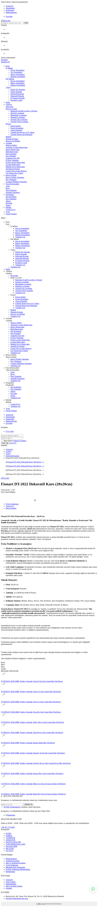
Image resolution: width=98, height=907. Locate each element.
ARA (26, 23)
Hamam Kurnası (12, 139)
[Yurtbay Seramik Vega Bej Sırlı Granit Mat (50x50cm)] (5, 710)
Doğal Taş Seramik (18, 90)
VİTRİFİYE (10, 838)
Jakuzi (8, 201)
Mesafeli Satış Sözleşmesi (15, 867)
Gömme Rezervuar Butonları (21, 135)
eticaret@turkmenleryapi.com (17, 898)
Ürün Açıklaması (12, 504)
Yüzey (8, 87)
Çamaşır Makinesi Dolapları (16, 182)
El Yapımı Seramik (18, 98)
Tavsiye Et (10, 506)
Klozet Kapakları (17, 128)
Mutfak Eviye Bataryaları (15, 167)
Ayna (8, 212)
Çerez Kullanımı (12, 865)
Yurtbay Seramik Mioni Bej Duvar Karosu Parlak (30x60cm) (43, 794)
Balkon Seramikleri (18, 85)
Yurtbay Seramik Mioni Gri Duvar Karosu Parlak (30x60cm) (43, 784)
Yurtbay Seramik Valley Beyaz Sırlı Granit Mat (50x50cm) (42, 722)
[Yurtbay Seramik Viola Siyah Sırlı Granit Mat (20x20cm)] (5, 679)
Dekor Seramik (16, 92)
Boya (8, 188)
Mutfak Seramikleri (18, 77)
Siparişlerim (10, 8)
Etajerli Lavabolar (17, 113)
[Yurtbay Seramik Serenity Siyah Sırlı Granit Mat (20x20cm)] (5, 751)
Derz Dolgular (11, 190)
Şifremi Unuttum (20, 441)
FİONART (5, 478)
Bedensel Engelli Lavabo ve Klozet (24, 111)
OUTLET (9, 851)
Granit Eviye (10, 210)
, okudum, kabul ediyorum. (22, 807)
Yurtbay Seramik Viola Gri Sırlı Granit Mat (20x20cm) (40, 692)
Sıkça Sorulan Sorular (14, 886)
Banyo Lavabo (11, 109)
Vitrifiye (9, 105)
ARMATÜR (10, 840)
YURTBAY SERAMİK (10, 681)
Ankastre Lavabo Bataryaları (16, 147)
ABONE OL (28, 804)
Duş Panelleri (11, 156)
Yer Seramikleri (16, 72)
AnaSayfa (9, 6)
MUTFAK (10, 848)
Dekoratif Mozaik (17, 96)
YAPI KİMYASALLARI (15, 844)
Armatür (9, 143)
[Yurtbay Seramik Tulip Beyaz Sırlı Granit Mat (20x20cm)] (5, 730)
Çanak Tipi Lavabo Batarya (16, 171)
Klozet (8, 124)
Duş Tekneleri (11, 199)
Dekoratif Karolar (17, 94)
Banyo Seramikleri (18, 74)
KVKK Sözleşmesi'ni (12, 807)
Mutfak (8, 207)
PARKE (9, 836)
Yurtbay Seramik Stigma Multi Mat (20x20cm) (37, 743)
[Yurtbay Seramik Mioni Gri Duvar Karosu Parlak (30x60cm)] (5, 782)
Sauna (8, 205)
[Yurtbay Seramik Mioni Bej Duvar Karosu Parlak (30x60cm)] (5, 792)
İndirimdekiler (11, 884)
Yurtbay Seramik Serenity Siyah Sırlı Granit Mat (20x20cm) (42, 753)
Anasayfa (9, 449)
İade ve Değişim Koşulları (15, 863)
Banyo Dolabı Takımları (15, 177)
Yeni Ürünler (11, 882)
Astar (8, 186)
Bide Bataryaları (12, 152)
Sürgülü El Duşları (13, 169)
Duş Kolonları (11, 154)
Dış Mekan (10, 79)
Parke (8, 102)
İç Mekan (9, 68)
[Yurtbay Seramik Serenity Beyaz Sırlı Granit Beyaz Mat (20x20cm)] (5, 761)
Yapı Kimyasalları (12, 184)
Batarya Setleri (11, 145)
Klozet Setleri (16, 126)
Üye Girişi (10, 431)
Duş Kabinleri (11, 197)
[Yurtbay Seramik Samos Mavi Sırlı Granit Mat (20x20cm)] (5, 771)
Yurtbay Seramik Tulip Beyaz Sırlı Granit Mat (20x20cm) (41, 733)
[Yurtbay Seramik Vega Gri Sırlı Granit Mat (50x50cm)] (5, 700)
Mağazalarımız (11, 12)
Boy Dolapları (11, 180)
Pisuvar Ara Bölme (13, 141)
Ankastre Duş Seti (12, 158)
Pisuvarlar (9, 107)
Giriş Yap (5, 443)
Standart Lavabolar (18, 117)
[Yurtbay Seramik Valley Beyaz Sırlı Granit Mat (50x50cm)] (5, 720)
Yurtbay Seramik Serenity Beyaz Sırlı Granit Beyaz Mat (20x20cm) (45, 763)
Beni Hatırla (9, 441)
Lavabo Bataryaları (13, 165)
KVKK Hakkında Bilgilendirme (18, 869)
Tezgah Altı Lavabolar (19, 120)
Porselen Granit (16, 100)
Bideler (8, 137)
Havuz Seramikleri (18, 81)
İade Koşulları (11, 508)
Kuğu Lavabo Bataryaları (15, 162)
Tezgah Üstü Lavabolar (19, 122)
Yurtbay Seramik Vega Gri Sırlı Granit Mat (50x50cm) (40, 702)
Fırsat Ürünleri (11, 214)
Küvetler (9, 203)
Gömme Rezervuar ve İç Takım (22, 132)
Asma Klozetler (16, 130)
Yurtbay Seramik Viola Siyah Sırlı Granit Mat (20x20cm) (41, 681)
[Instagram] (10, 815)
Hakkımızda (10, 872)
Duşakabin (10, 195)
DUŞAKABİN (11, 846)
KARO (8, 452)
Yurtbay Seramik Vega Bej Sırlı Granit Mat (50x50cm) (40, 712)
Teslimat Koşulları (12, 861)
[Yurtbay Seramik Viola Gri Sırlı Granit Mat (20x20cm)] (5, 689)
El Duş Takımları (12, 160)
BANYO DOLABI (13, 842)
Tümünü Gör (20, 237)
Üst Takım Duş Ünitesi (14, 173)
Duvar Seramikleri (17, 70)
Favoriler (9, 16)
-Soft (38, 904)
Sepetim (9, 888)
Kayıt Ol (13, 443)
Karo (8, 66)
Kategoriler (10, 10)
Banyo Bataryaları (12, 150)
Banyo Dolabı (11, 175)
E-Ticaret (43, 904)
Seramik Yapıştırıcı (13, 192)
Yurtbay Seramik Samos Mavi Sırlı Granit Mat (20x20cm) (41, 774)
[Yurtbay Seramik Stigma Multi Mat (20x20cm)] (5, 741)
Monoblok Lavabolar (19, 115)
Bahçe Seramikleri (17, 83)
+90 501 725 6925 (8, 827)
